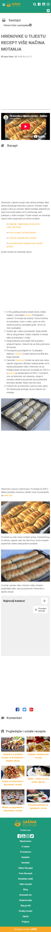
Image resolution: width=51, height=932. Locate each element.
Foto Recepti (25, 873)
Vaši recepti (25, 884)
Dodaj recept (25, 911)
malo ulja (8, 495)
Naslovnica (25, 841)
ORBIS (34, 929)
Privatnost (25, 852)
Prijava (25, 921)
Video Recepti (25, 868)
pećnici (11, 373)
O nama (25, 846)
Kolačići (25, 857)
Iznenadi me (25, 895)
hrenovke (20, 360)
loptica (19, 354)
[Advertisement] (25, 83)
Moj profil (25, 905)
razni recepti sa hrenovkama (22, 232)
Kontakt (25, 862)
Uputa (26, 916)
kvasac (28, 315)
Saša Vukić (9, 57)
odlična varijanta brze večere (22, 238)
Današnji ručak (25, 879)
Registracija (25, 900)
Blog (25, 889)
